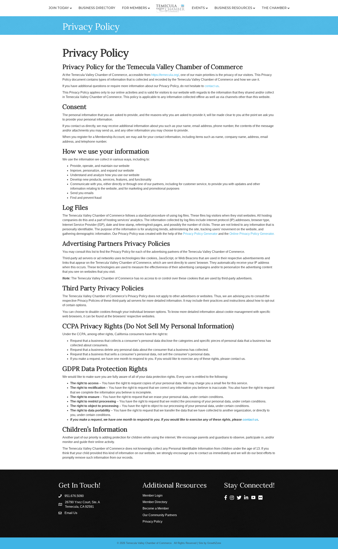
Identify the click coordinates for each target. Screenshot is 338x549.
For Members (134, 8)
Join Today (59, 8)
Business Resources (233, 8)
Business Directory (96, 8)
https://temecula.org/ (165, 74)
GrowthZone (214, 543)
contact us (212, 86)
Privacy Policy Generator (200, 233)
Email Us (71, 513)
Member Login (153, 495)
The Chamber (274, 8)
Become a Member (156, 508)
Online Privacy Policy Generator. (251, 233)
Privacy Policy (152, 521)
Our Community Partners (160, 515)
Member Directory (155, 502)
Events (198, 8)
